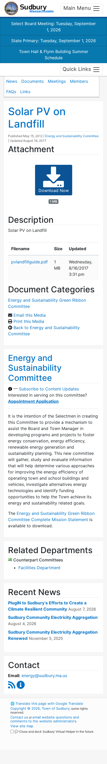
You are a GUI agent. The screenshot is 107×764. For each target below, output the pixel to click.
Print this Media (29, 321)
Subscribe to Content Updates (49, 388)
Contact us (19, 717)
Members (79, 81)
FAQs (11, 91)
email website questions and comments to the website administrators (44, 719)
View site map (21, 726)
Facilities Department (39, 567)
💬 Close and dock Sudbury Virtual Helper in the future (54, 731)
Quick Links (77, 69)
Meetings (57, 81)
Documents (32, 81)
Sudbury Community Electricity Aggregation (53, 617)
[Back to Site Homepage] (29, 8)
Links (25, 91)
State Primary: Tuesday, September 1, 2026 (53, 40)
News (11, 81)
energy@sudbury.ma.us (44, 675)
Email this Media (30, 315)
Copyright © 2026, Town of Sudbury (40, 708)
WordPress (33, 736)
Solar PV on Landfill (37, 117)
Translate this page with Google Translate (46, 703)
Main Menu (77, 8)
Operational (42, 761)
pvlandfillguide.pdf (29, 261)
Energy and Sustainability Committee (72, 136)
